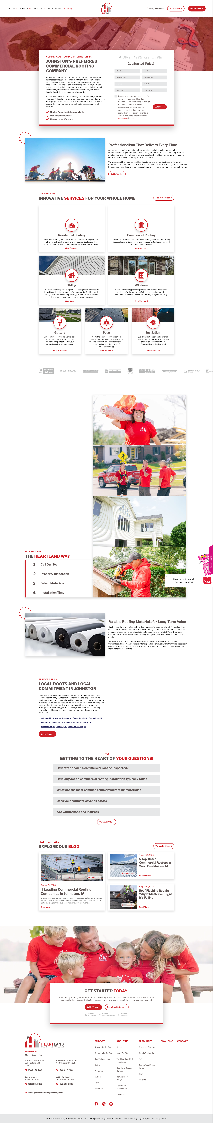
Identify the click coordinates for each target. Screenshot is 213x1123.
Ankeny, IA (67, 718)
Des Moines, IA (95, 718)
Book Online (174, 8)
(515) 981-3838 (156, 8)
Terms (131, 118)
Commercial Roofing (103, 1053)
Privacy (157, 1119)
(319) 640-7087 (66, 1070)
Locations (120, 1095)
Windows (99, 1071)
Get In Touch (195, 8)
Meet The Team (123, 1053)
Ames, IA (57, 718)
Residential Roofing (103, 1047)
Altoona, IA (46, 718)
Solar (97, 1083)
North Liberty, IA (83, 722)
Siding (97, 1065)
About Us (24, 8)
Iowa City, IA (57, 722)
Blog (140, 1074)
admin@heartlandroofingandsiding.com (45, 1093)
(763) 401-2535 (35, 1070)
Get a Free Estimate (115, 1007)
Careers (120, 1047)
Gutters (98, 1077)
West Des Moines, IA (77, 727)
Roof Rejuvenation (102, 1059)
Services (11, 8)
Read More (45, 907)
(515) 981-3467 (35, 1084)
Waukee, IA (61, 727)
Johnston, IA (69, 722)
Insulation (99, 1089)
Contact (182, 1041)
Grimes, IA (46, 722)
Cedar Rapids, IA (80, 718)
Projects (142, 1080)
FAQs (141, 1059)
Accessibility (116, 1119)
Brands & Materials (147, 1053)
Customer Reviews (147, 1047)
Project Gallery (54, 8)
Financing (68, 8)
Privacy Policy (123, 118)
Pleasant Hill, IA (48, 727)
